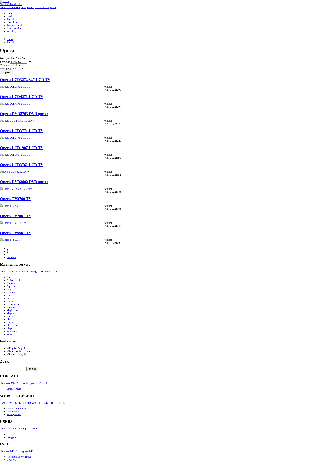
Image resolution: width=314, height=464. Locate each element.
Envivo (10, 298)
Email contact (14, 388)
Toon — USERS (9, 428)
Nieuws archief (14, 28)
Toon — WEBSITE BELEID (15, 402)
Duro (9, 295)
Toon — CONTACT (11, 383)
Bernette (11, 289)
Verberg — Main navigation (41, 7)
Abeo (9, 277)
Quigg (10, 322)
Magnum (11, 313)
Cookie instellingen (16, 408)
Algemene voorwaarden (19, 456)
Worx (9, 334)
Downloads (12, 22)
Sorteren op (6, 61)
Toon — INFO (8, 451)
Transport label (14, 25)
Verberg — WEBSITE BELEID (48, 402)
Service (10, 16)
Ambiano (11, 283)
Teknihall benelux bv (11, 4)
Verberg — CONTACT (35, 383)
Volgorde (4, 65)
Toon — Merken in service (14, 271)
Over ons (11, 459)
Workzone (12, 331)
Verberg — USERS (28, 428)
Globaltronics (13, 304)
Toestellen (12, 19)
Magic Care (13, 310)
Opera (10, 316)
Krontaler (11, 307)
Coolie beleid (13, 411)
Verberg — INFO (25, 451)
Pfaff (9, 319)
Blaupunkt (12, 292)
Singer (10, 328)
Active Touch (14, 280)
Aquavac (11, 286)
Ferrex (10, 301)
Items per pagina (8, 68)
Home (10, 13)
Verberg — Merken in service (43, 271)
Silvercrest (12, 325)
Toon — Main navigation (13, 7)
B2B (9, 434)
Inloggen (11, 437)
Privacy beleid (14, 414)
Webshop (11, 31)
